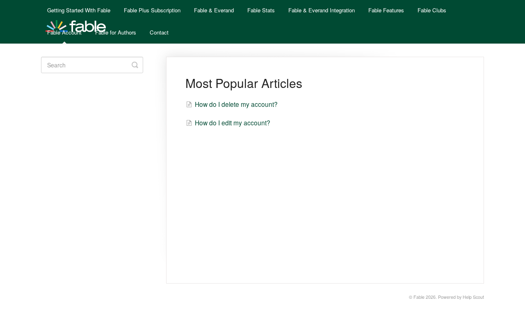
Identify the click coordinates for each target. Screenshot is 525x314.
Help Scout (473, 297)
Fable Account (64, 32)
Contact (159, 32)
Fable (419, 297)
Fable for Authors (115, 32)
